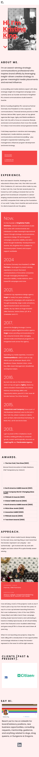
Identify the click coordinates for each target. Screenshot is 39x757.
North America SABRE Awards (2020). (19, 505)
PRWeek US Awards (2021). (15, 497)
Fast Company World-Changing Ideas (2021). (18, 492)
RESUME (8, 155)
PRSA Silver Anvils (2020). (14, 508)
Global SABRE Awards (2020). (16, 501)
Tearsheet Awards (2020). (15, 520)
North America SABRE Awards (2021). (19, 488)
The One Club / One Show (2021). (17, 463)
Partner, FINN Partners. (12, 588)
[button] (19, 463)
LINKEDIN (9, 160)
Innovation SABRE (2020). (14, 512)
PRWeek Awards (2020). (14, 516)
